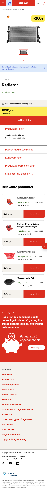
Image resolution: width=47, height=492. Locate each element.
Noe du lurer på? (10, 394)
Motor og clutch (6, 9)
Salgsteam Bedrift (11, 434)
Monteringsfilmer (10, 384)
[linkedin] (17, 463)
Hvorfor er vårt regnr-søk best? (17, 409)
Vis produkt (34, 214)
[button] (23, 33)
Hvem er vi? (8, 379)
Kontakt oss (8, 389)
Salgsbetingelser (18, 459)
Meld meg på (36, 348)
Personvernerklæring (9, 457)
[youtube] (10, 463)
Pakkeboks (7, 424)
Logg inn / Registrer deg (14, 439)
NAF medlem (8, 429)
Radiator (15, 9)
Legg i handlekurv (23, 120)
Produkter (7, 374)
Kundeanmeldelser (11, 404)
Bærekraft (7, 414)
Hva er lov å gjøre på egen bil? (17, 419)
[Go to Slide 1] (23, 52)
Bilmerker (7, 399)
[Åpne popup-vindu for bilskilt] (9, 3)
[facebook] (3, 463)
